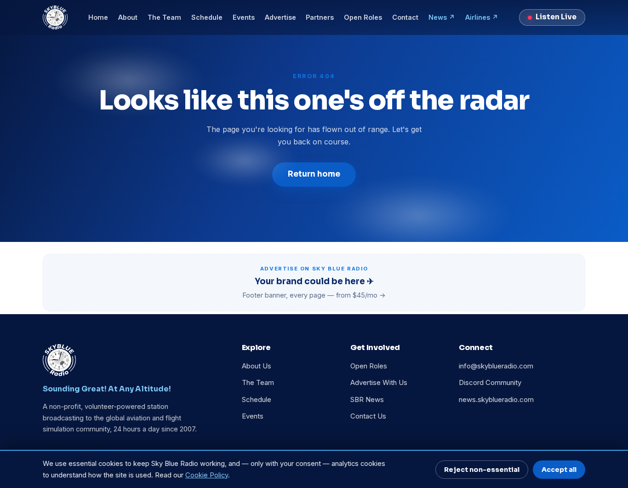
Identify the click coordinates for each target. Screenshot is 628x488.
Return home (314, 174)
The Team (164, 17)
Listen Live (556, 17)
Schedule (207, 17)
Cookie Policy (206, 475)
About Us (256, 366)
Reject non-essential (482, 469)
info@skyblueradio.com (496, 366)
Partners (320, 17)
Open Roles (363, 17)
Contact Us (368, 416)
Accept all (559, 469)
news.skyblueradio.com (496, 400)
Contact (405, 17)
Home (98, 17)
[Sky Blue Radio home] (55, 17)
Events (244, 17)
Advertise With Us (378, 383)
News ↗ (441, 17)
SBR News (367, 400)
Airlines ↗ (481, 17)
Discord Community (490, 383)
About (127, 17)
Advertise (280, 17)
